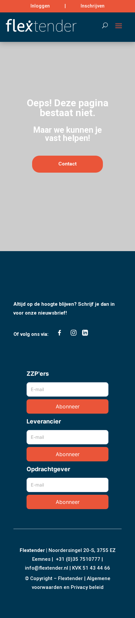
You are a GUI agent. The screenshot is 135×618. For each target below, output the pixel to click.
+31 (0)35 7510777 (78, 559)
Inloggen (40, 6)
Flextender (32, 550)
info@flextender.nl (47, 568)
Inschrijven (93, 6)
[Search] (102, 25)
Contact (67, 164)
